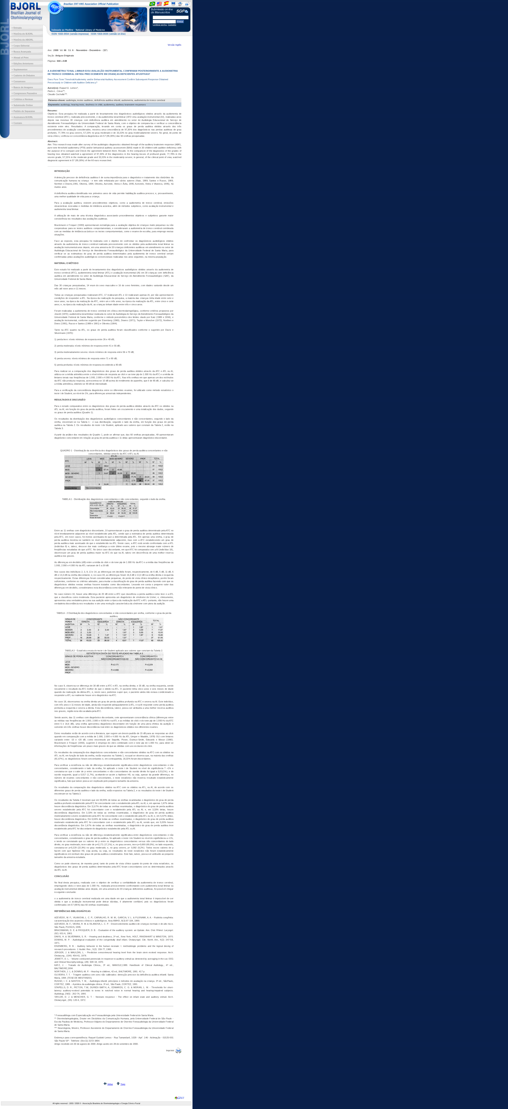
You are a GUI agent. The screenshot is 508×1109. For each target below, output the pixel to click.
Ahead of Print (21, 57)
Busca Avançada (22, 51)
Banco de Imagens (23, 87)
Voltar (110, 1084)
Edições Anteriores (23, 63)
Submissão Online (23, 105)
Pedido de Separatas (24, 111)
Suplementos (20, 69)
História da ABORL (23, 40)
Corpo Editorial (21, 45)
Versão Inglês (174, 45)
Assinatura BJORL (23, 117)
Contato (17, 123)
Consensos (19, 81)
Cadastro (172, 25)
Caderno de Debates (24, 75)
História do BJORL (23, 34)
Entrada (17, 28)
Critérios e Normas (23, 99)
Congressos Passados (25, 93)
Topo (122, 1084)
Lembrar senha (160, 25)
